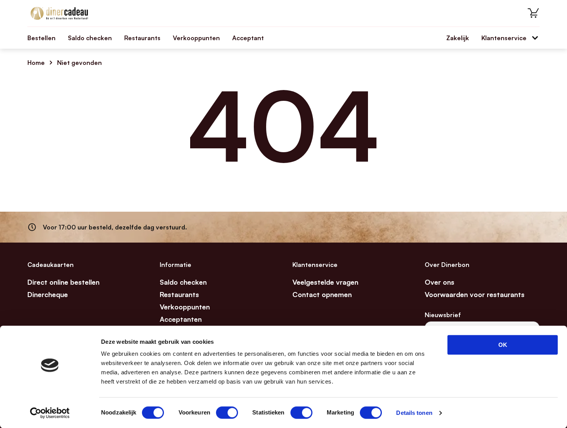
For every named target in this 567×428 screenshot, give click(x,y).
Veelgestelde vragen (325, 282)
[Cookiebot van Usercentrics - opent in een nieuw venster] (50, 413)
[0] (533, 13)
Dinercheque (47, 294)
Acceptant (248, 38)
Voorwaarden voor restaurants (475, 294)
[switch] (227, 412)
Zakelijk (457, 38)
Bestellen (41, 38)
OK (502, 344)
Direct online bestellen (63, 282)
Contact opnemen (322, 294)
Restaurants (142, 38)
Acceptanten (181, 319)
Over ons (439, 282)
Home (36, 62)
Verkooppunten (196, 38)
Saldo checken (90, 38)
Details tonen (414, 412)
